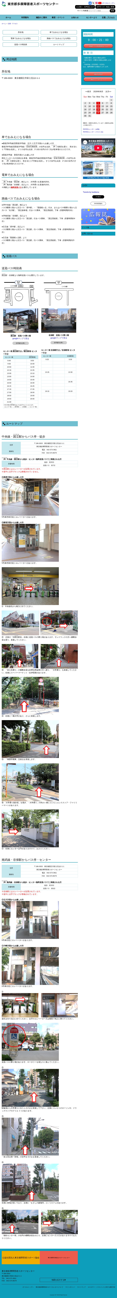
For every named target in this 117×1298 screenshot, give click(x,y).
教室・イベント (58, 17)
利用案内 (25, 17)
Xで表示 (98, 197)
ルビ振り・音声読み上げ (85, 7)
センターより (91, 17)
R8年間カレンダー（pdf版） (92, 129)
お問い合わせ (87, 234)
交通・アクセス (108, 17)
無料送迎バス (16, 187)
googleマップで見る (20, 338)
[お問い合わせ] (90, 3)
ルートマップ (58, 44)
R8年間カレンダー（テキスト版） (93, 132)
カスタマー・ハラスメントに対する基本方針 (101, 1287)
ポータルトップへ (108, 3)
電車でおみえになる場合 (21, 38)
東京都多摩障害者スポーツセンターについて (49, 1287)
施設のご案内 (41, 17)
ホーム (8, 17)
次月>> (108, 92)
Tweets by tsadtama (91, 192)
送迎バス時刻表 (20, 44)
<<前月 (88, 92)
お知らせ (75, 17)
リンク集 (85, 227)
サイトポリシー (70, 1287)
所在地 (20, 32)
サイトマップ (81, 1287)
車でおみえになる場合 (59, 32)
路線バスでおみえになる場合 (59, 38)
